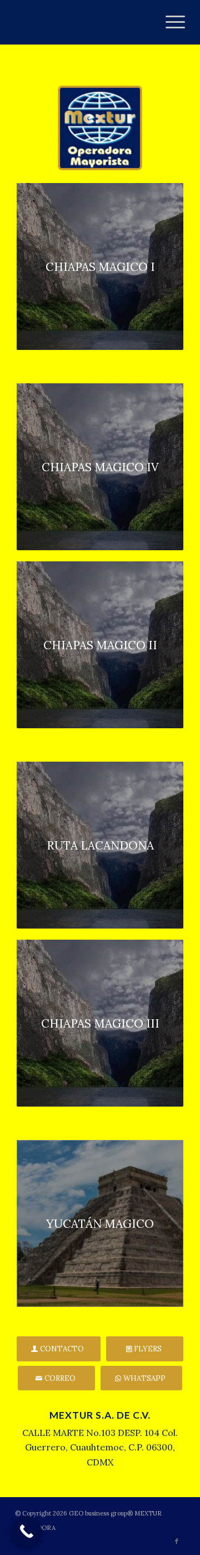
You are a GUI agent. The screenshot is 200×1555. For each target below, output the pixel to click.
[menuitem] (169, 22)
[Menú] (169, 22)
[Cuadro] (83, 22)
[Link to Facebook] (176, 1541)
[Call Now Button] (26, 1531)
